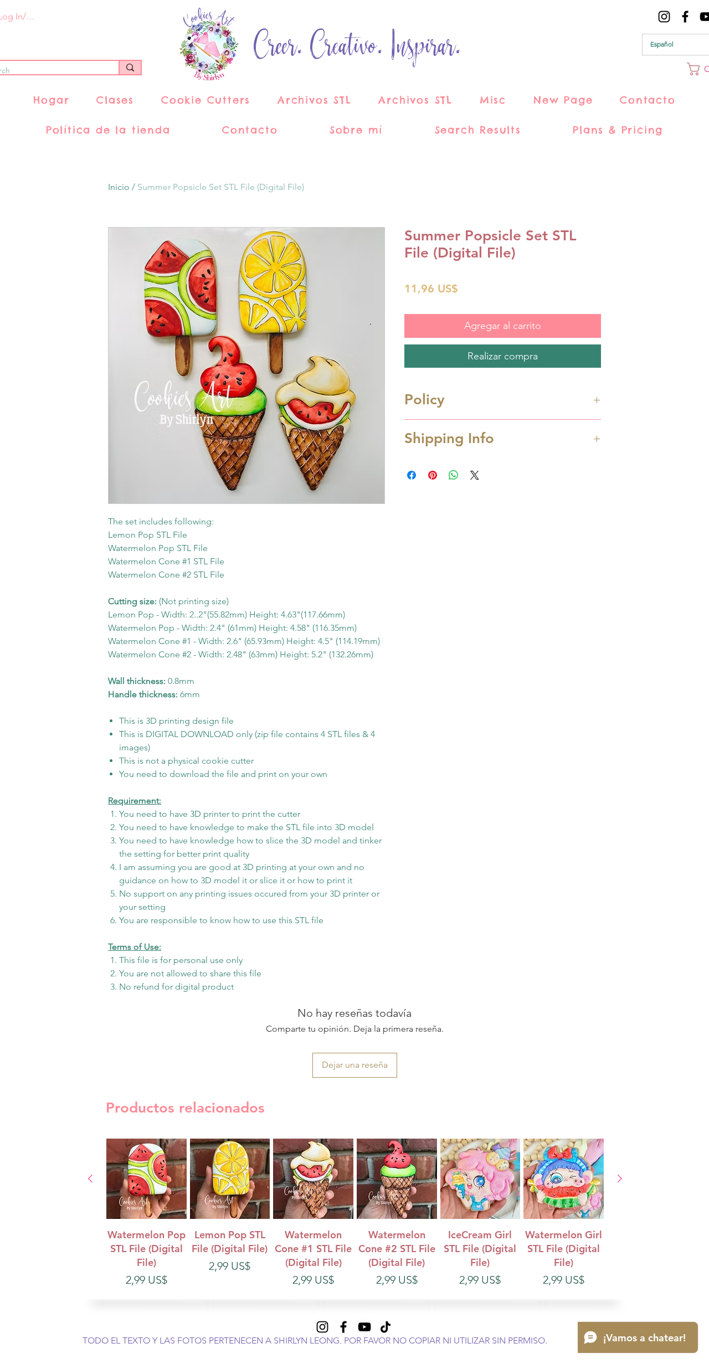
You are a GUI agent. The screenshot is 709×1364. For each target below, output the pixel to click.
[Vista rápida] (146, 1179)
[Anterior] (90, 1178)
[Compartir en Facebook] (411, 475)
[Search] (130, 67)
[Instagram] (664, 16)
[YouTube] (364, 1327)
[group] (355, 1220)
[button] (115, 100)
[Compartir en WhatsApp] (453, 475)
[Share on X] (474, 475)
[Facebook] (685, 16)
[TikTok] (385, 1327)
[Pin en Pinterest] (432, 475)
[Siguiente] (619, 1178)
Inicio (119, 187)
